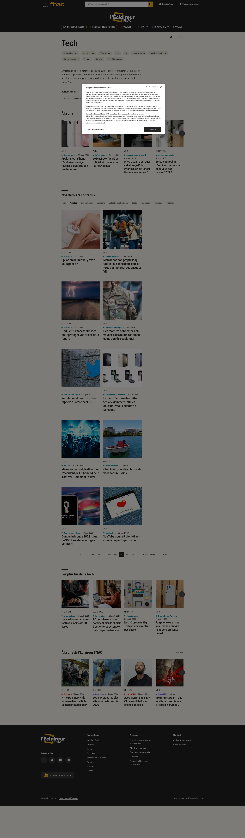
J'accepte (152, 129)
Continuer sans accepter (154, 87)
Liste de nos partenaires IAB (95, 123)
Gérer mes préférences (95, 129)
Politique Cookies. (151, 111)
